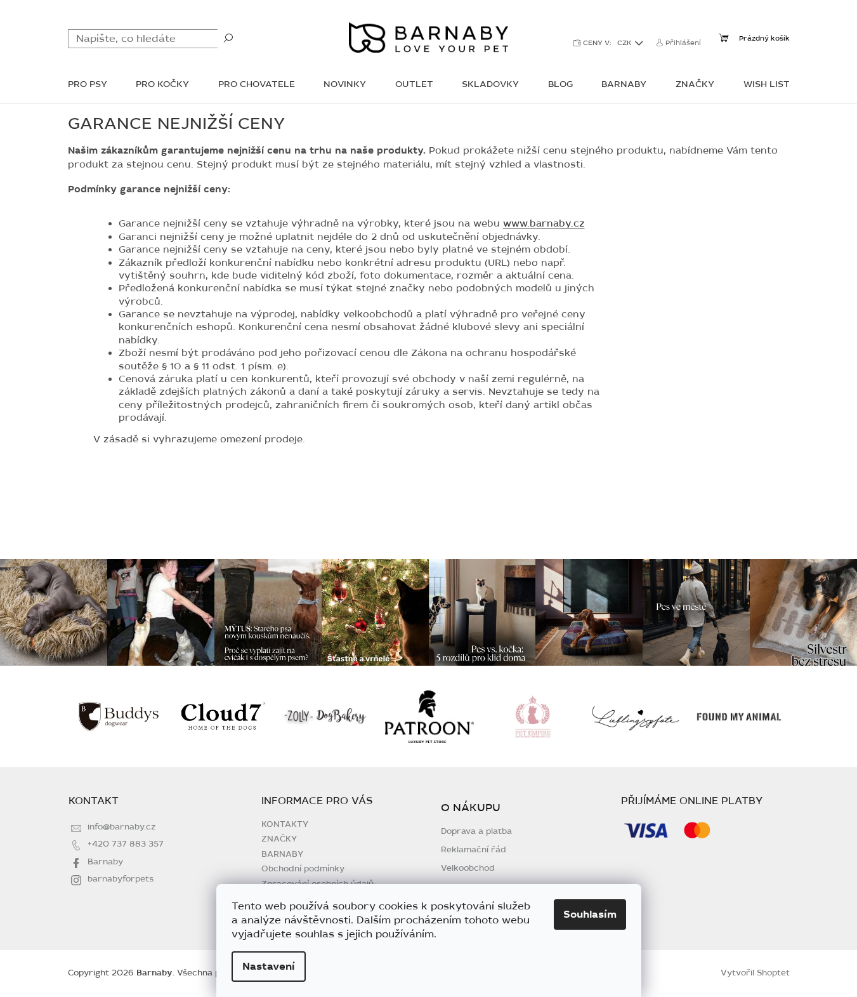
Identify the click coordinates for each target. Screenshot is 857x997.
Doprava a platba (476, 831)
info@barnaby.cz (121, 827)
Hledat (228, 37)
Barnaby (105, 862)
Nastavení (268, 967)
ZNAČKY (279, 839)
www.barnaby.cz (544, 223)
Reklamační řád (473, 850)
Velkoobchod (468, 868)
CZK (625, 43)
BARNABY (282, 854)
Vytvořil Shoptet (755, 973)
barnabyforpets (121, 879)
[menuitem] (87, 85)
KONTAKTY (284, 824)
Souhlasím (590, 914)
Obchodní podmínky (302, 869)
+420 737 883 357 (126, 844)
